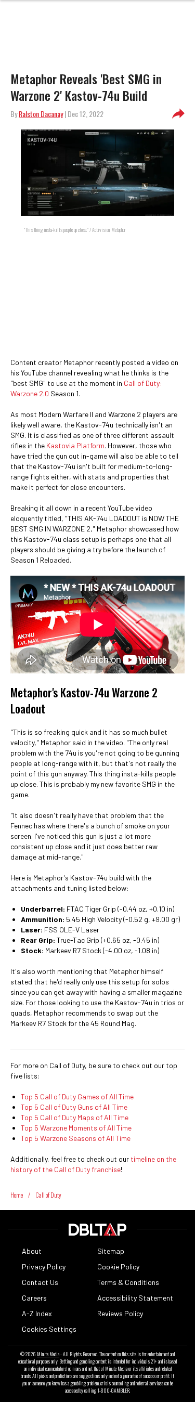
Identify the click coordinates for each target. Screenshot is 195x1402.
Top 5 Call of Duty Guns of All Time (74, 1106)
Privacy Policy (44, 1266)
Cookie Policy (118, 1266)
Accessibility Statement (135, 1297)
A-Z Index (37, 1313)
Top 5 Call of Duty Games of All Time (77, 1096)
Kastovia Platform (75, 445)
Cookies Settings (49, 1329)
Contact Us (40, 1282)
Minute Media (48, 1354)
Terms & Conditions (128, 1282)
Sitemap (110, 1251)
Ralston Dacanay (41, 113)
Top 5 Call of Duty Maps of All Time (74, 1117)
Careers (34, 1297)
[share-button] (178, 113)
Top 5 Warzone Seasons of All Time (76, 1138)
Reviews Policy (120, 1313)
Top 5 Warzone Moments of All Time (76, 1127)
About (32, 1251)
